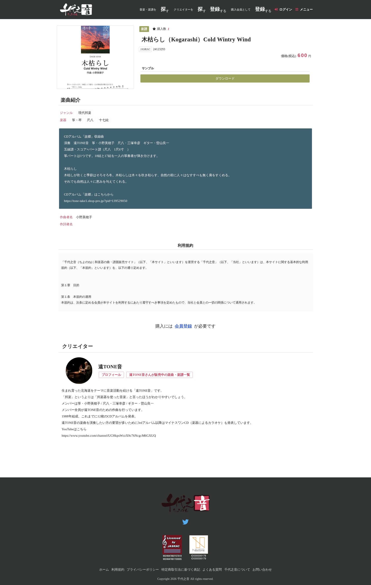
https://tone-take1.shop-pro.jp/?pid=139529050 (95, 201)
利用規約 (117, 569)
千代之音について (237, 569)
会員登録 (183, 326)
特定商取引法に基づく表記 (180, 569)
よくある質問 (212, 569)
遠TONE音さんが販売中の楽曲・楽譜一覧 (159, 374)
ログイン (285, 9)
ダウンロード (225, 78)
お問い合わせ (262, 569)
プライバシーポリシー (143, 569)
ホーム (104, 569)
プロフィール (111, 374)
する (218, 9)
